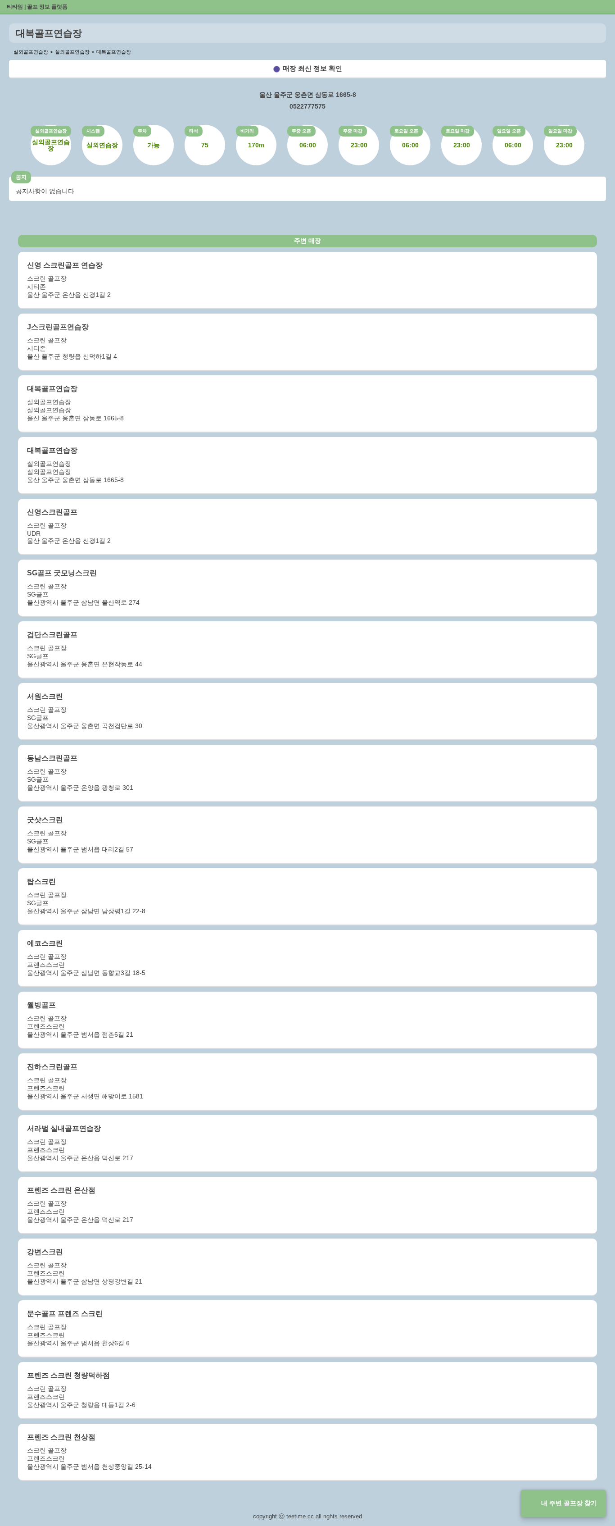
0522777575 (307, 106)
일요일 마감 (560, 130)
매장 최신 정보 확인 (312, 68)
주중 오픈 (301, 130)
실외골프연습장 (51, 130)
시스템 (93, 130)
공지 (21, 177)
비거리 (247, 130)
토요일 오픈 (406, 130)
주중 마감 (352, 130)
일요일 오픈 (509, 130)
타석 (193, 130)
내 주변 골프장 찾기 (569, 1503)
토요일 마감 (458, 130)
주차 (142, 130)
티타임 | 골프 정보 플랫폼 (37, 7)
